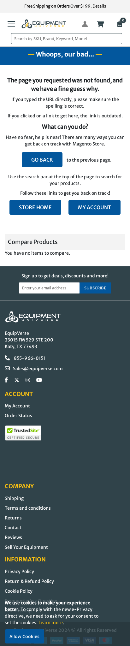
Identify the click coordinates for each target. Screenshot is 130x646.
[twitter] (16, 380)
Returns (13, 518)
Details (99, 6)
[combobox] (66, 38)
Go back (42, 160)
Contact (13, 527)
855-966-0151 (29, 358)
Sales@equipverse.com (38, 368)
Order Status (18, 415)
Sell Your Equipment (26, 547)
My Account (94, 207)
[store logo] (44, 23)
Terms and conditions (28, 508)
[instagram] (28, 380)
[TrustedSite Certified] (23, 433)
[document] (65, 621)
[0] (119, 24)
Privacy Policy (19, 571)
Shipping (14, 498)
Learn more (50, 622)
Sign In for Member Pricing (81, 24)
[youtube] (39, 380)
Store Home (35, 207)
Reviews (13, 537)
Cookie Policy (18, 591)
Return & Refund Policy (29, 581)
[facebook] (6, 380)
